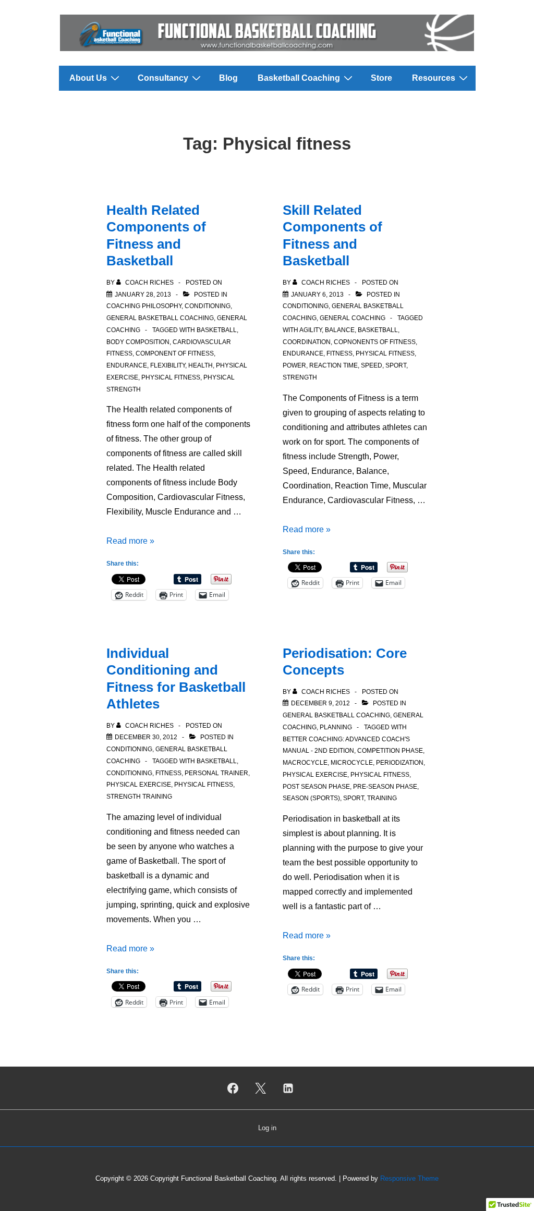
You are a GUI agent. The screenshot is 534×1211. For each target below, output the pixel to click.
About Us (88, 78)
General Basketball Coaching (160, 318)
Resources (433, 78)
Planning (336, 727)
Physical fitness (170, 377)
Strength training (139, 796)
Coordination (307, 342)
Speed (371, 365)
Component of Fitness (175, 353)
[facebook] (233, 1088)
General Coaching (352, 318)
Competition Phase (390, 750)
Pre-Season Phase (385, 786)
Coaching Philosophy (143, 306)
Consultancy (163, 78)
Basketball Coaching (299, 78)
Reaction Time (333, 365)
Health (200, 365)
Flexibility (167, 365)
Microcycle (352, 762)
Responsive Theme (409, 1178)
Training (382, 798)
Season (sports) (311, 798)
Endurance (126, 365)
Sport (395, 365)
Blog (228, 78)
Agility (310, 330)
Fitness (339, 353)
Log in (267, 1128)
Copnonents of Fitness (375, 342)
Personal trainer (216, 773)
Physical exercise (138, 784)
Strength (300, 377)
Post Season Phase (316, 786)
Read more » (130, 540)
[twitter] (261, 1088)
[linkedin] (288, 1088)
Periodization (399, 762)
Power (294, 365)
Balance (340, 330)
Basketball (217, 330)
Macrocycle (305, 762)
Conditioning (207, 306)
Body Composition (137, 342)
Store (381, 78)
